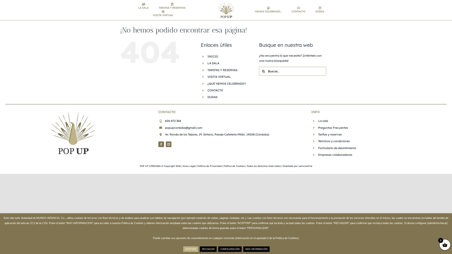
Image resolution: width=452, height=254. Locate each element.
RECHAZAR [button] (208, 249)
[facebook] (161, 144)
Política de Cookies (234, 166)
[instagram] (168, 144)
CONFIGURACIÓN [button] (230, 249)
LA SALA (213, 63)
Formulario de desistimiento (337, 148)
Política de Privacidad (209, 166)
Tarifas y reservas (330, 134)
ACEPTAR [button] (190, 249)
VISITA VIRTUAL (219, 76)
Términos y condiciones (334, 141)
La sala (323, 121)
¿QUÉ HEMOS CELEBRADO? (226, 83)
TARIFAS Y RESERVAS (222, 70)
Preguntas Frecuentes (333, 127)
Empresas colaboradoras (335, 154)
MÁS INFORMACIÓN (256, 249)
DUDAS (212, 97)
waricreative (305, 166)
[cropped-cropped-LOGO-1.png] (226, 3)
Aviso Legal (189, 166)
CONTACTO (215, 90)
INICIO (212, 56)
